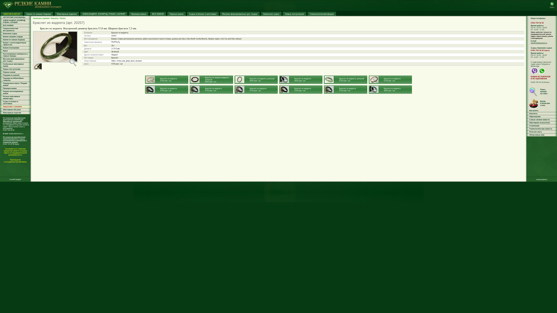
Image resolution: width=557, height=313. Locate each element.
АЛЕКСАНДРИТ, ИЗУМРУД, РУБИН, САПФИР (14, 21)
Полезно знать (535, 132)
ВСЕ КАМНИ (8, 25)
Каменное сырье (10, 34)
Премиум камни (10, 88)
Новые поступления (11, 69)
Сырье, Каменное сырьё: (541, 48)
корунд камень (541, 179)
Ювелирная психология (539, 123)
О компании (534, 126)
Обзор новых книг (537, 135)
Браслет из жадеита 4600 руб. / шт (302, 80)
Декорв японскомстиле (545, 103)
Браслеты (54, 18)
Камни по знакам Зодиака (14, 40)
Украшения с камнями (12, 107)
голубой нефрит (15, 179)
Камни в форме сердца (13, 37)
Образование (535, 117)
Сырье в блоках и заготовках (10, 103)
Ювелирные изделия (12, 113)
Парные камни (9, 72)
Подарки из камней (11, 75)
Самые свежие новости (539, 120)
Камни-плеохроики (11, 48)
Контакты (533, 114)
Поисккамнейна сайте (544, 92)
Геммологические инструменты (10, 30)
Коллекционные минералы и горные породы (15, 55)
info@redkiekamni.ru (16, 133)
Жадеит (63, 18)
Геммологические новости (540, 129)
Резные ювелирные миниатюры (11, 97)
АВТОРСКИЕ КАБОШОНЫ (14, 17)
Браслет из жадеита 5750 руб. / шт (168, 80)
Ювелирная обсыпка (12, 110)
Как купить (533, 111)
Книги (5, 51)
